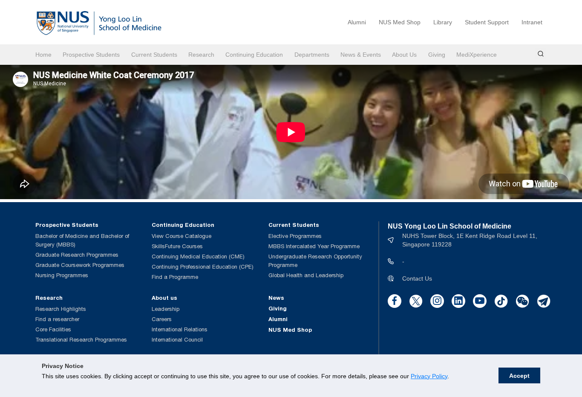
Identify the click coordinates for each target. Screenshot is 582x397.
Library (442, 22)
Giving (436, 54)
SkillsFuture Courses (177, 246)
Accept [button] (519, 375)
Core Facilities (53, 329)
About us (164, 297)
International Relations (179, 329)
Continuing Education (254, 54)
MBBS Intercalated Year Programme (314, 246)
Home (43, 54)
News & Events (360, 54)
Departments (311, 54)
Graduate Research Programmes (76, 255)
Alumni (357, 22)
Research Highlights (60, 309)
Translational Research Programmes (81, 339)
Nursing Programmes (61, 275)
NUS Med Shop (400, 22)
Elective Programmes (295, 236)
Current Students (154, 54)
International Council (177, 339)
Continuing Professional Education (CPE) (203, 267)
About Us (404, 54)
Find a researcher (57, 319)
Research (201, 54)
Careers (162, 319)
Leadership (165, 309)
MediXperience (476, 54)
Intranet (531, 22)
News (276, 297)
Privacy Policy (429, 376)
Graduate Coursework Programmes (79, 265)
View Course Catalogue (181, 236)
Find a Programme (175, 277)
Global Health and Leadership (305, 275)
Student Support (487, 22)
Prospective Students (91, 54)
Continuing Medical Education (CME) (198, 256)
